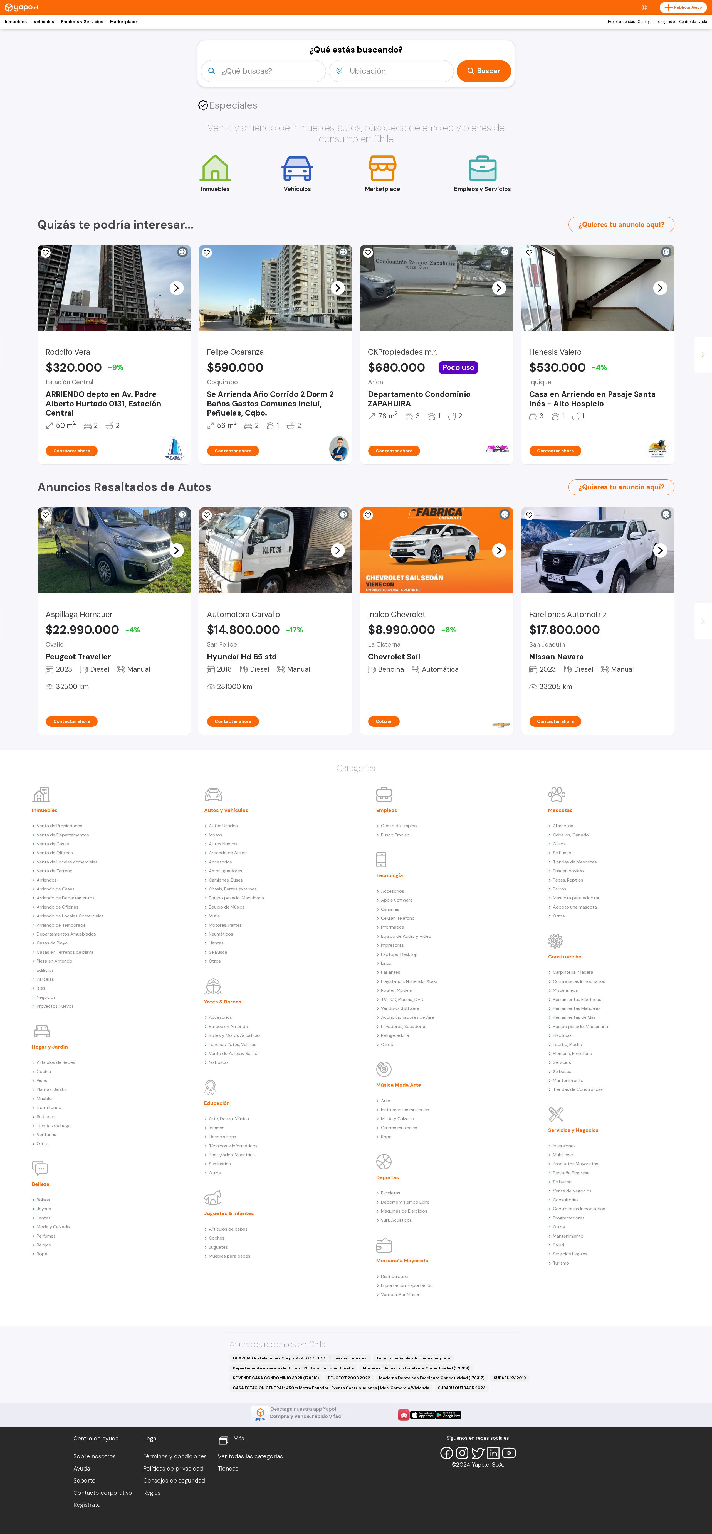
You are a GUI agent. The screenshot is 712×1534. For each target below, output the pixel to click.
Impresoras (392, 945)
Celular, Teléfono (398, 918)
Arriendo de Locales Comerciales (70, 916)
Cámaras (390, 909)
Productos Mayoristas (575, 1164)
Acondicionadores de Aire (407, 1017)
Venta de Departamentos (63, 835)
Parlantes (390, 972)
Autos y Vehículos (226, 810)
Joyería (44, 1209)
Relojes (44, 1245)
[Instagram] (462, 1453)
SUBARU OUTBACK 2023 (462, 1387)
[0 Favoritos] (368, 253)
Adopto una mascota (575, 907)
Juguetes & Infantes (229, 1213)
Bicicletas (390, 1193)
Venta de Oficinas (55, 853)
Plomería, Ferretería (572, 1053)
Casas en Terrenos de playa (65, 952)
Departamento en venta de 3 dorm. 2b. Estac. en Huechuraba (293, 1368)
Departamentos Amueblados (66, 934)
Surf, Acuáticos (396, 1220)
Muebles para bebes (229, 1256)
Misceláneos (565, 990)
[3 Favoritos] (46, 515)
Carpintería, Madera (573, 972)
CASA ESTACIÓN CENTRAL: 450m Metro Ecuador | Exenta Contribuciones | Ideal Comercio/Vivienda (331, 1387)
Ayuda (81, 1468)
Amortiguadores (225, 871)
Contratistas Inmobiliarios (579, 981)
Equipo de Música (227, 907)
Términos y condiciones (175, 1456)
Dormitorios (49, 1107)
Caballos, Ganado (571, 835)
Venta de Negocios (572, 1191)
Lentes (44, 1218)
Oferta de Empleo (399, 826)
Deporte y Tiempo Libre (405, 1202)
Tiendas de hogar (54, 1125)
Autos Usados (223, 826)
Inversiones (564, 1146)
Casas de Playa (52, 943)
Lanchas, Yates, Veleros (232, 1044)
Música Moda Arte (398, 1085)
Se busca (46, 1117)
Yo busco (218, 1062)
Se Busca (218, 952)
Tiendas (228, 1468)
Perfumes (46, 1236)
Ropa (42, 1254)
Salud (558, 1245)
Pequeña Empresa (571, 1173)
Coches (216, 1238)
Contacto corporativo (102, 1493)
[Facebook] (446, 1453)
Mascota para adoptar (576, 898)
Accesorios (220, 862)
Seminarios (220, 1164)
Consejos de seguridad (657, 21)
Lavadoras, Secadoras (403, 1026)
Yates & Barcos (222, 1001)
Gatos (559, 844)
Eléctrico (562, 1035)
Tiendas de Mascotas (575, 862)
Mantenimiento (568, 1080)
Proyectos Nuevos (55, 1006)
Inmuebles (16, 21)
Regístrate (86, 1505)
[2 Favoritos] (46, 253)
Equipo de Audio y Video (406, 936)
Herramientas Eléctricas (577, 999)
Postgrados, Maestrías (232, 1155)
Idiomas (216, 1128)
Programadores (569, 1218)
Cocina (44, 1071)
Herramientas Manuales (576, 1008)
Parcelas (45, 979)
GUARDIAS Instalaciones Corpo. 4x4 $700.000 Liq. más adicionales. (300, 1358)
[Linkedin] (493, 1453)
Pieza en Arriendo (54, 961)
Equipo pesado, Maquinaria (236, 898)
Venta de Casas (53, 844)
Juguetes (218, 1247)
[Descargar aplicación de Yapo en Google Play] (448, 1415)
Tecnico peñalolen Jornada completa (413, 1358)
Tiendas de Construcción (578, 1089)
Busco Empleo (395, 835)
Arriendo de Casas (56, 889)
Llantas (216, 943)
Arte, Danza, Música (229, 1118)
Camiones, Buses (226, 880)
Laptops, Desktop (399, 954)
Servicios (562, 1062)
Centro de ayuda (693, 21)
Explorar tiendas (621, 21)
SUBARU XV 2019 (510, 1377)
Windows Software (400, 1008)
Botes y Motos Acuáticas (235, 1035)
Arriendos (47, 880)
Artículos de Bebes (56, 1062)
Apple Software (397, 900)
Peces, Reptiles (568, 880)
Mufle (214, 916)
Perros (559, 889)
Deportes (387, 1177)
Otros (43, 1144)
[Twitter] (478, 1453)
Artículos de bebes (228, 1229)
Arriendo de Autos (228, 853)
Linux (386, 963)
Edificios (45, 970)
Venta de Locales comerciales (67, 862)
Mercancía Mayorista (402, 1260)
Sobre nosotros (94, 1456)
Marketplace (123, 21)
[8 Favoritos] (529, 253)
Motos (215, 835)
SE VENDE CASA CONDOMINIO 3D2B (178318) (276, 1377)
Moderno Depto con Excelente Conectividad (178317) (432, 1377)
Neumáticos (221, 934)
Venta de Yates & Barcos (234, 1053)
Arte (385, 1101)
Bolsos (43, 1200)
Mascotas (560, 810)
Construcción (565, 956)
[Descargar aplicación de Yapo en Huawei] (403, 1414)
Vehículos (44, 21)
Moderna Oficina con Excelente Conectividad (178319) (416, 1368)
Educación (217, 1103)
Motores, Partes (225, 925)
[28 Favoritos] (368, 515)
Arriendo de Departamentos (66, 898)
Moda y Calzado (53, 1227)
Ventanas (46, 1134)
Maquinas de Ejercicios (404, 1211)
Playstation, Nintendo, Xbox (409, 981)
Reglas (151, 1493)
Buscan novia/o (568, 871)
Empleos (386, 810)
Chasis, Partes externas (233, 889)
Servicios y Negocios (573, 1130)
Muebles (45, 1098)
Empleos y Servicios (82, 21)
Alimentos (563, 826)
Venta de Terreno (55, 871)
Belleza (41, 1184)
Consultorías (566, 1200)
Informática (392, 927)
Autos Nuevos (223, 844)
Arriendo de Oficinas (57, 907)
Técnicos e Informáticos (233, 1146)
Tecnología (389, 875)
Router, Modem (396, 990)
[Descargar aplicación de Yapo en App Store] (423, 1415)
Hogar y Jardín (50, 1047)
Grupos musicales (399, 1128)
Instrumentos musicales (405, 1110)
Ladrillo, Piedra (567, 1044)
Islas (41, 988)
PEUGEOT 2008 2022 (349, 1377)
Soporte (84, 1480)
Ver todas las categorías (250, 1456)
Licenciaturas (222, 1137)
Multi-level (563, 1155)
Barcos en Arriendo (228, 1026)
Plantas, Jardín (51, 1089)
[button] (177, 288)
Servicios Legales (570, 1254)
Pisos (42, 1080)
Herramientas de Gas (574, 1017)
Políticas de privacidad (173, 1468)
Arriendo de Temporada (61, 925)
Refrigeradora (395, 1035)
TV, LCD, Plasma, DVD (402, 999)
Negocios (46, 997)
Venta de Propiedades (59, 826)
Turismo (561, 1263)
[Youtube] (509, 1453)
